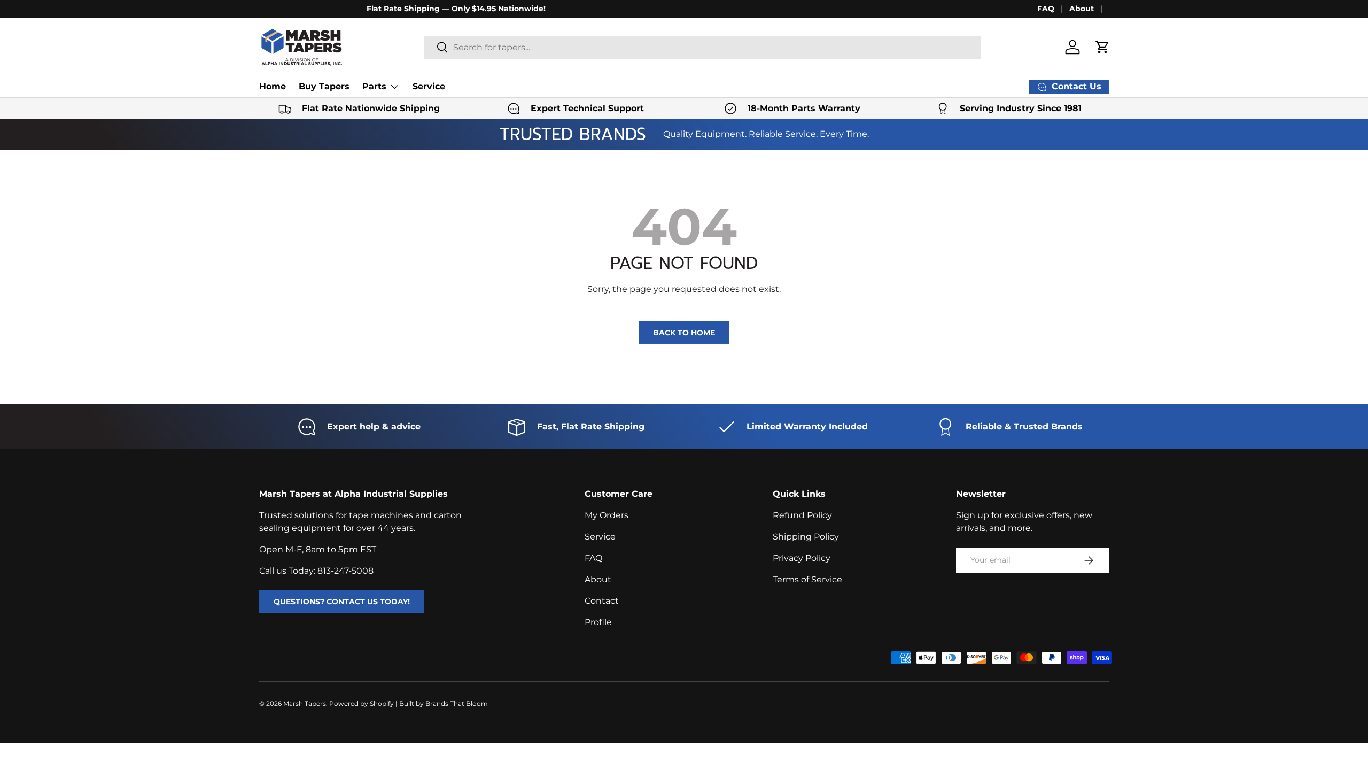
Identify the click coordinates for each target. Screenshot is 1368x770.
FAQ (1045, 8)
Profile (598, 622)
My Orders (606, 515)
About (1081, 8)
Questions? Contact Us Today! (342, 601)
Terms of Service (807, 579)
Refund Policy (802, 515)
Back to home (684, 332)
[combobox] (703, 47)
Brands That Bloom (456, 703)
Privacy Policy (801, 558)
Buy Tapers (324, 86)
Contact (602, 601)
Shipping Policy (806, 537)
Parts (374, 86)
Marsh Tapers (304, 703)
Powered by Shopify (361, 703)
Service (429, 86)
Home (272, 86)
